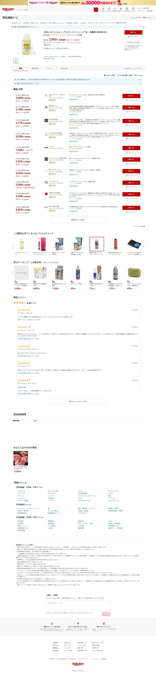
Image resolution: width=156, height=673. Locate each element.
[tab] (20, 68)
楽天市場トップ (16, 23)
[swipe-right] (142, 246)
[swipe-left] (13, 246)
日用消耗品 (43, 23)
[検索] (96, 10)
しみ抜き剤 (83, 23)
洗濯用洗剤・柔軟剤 (72, 23)
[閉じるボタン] (144, 27)
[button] (109, 9)
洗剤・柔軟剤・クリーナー (56, 23)
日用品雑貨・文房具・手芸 (30, 23)
